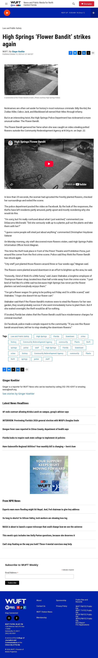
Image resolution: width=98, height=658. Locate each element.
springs (14, 348)
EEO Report (80, 623)
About (38, 600)
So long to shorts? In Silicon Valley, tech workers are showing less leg (35, 518)
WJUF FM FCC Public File (84, 616)
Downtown (70, 336)
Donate (88, 4)
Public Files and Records (82, 601)
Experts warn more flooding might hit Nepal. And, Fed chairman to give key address (41, 509)
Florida (56, 336)
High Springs (41, 336)
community (63, 342)
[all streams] (94, 13)
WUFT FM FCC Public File (84, 607)
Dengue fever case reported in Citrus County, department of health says (36, 429)
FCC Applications (82, 625)
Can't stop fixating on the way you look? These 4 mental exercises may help (37, 544)
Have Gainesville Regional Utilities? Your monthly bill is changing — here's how (39, 446)
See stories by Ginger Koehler (18, 393)
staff (37, 348)
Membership (41, 618)
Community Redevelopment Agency (37, 342)
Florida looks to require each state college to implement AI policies (34, 437)
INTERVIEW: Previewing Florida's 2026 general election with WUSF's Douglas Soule (41, 420)
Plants (77, 342)
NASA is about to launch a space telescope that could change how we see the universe (42, 526)
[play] (7, 12)
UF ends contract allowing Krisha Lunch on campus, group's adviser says (36, 411)
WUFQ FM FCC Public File (84, 620)
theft (88, 342)
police (25, 348)
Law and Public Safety (12, 28)
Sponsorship (61, 600)
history (13, 342)
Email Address (11, 572)
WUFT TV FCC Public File (84, 612)
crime (83, 336)
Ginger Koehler (18, 51)
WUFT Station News (44, 612)
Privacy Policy (61, 606)
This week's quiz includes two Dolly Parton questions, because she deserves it (39, 535)
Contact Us (40, 606)
